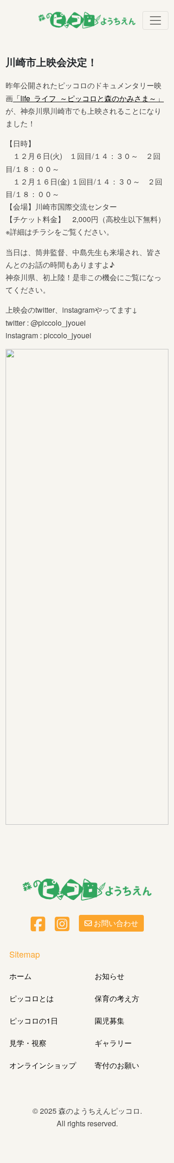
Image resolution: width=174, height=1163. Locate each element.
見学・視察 (27, 1043)
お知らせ (109, 976)
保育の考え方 (117, 998)
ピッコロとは (31, 998)
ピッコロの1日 (33, 1020)
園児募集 (109, 1020)
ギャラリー (113, 1043)
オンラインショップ (42, 1065)
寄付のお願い (117, 1065)
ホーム (20, 976)
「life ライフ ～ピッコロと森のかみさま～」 (88, 98)
